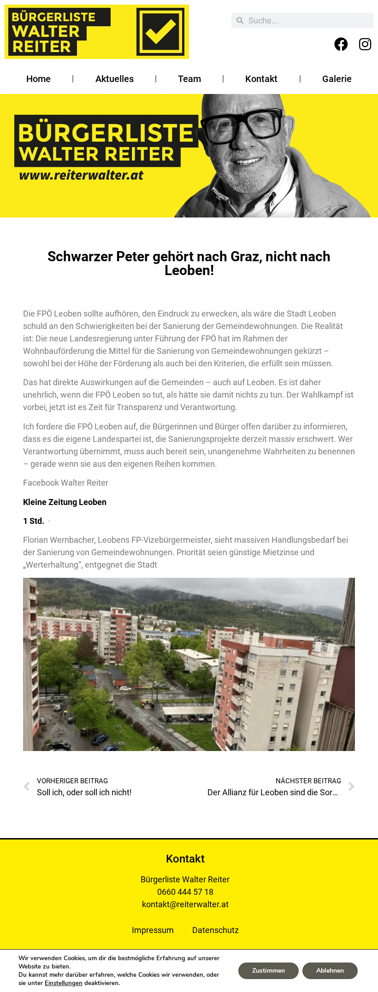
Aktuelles (114, 78)
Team (189, 78)
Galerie (337, 78)
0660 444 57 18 (185, 892)
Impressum (153, 930)
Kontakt (261, 78)
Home (38, 78)
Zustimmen (268, 970)
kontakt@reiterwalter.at (185, 904)
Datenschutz (215, 930)
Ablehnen (330, 970)
